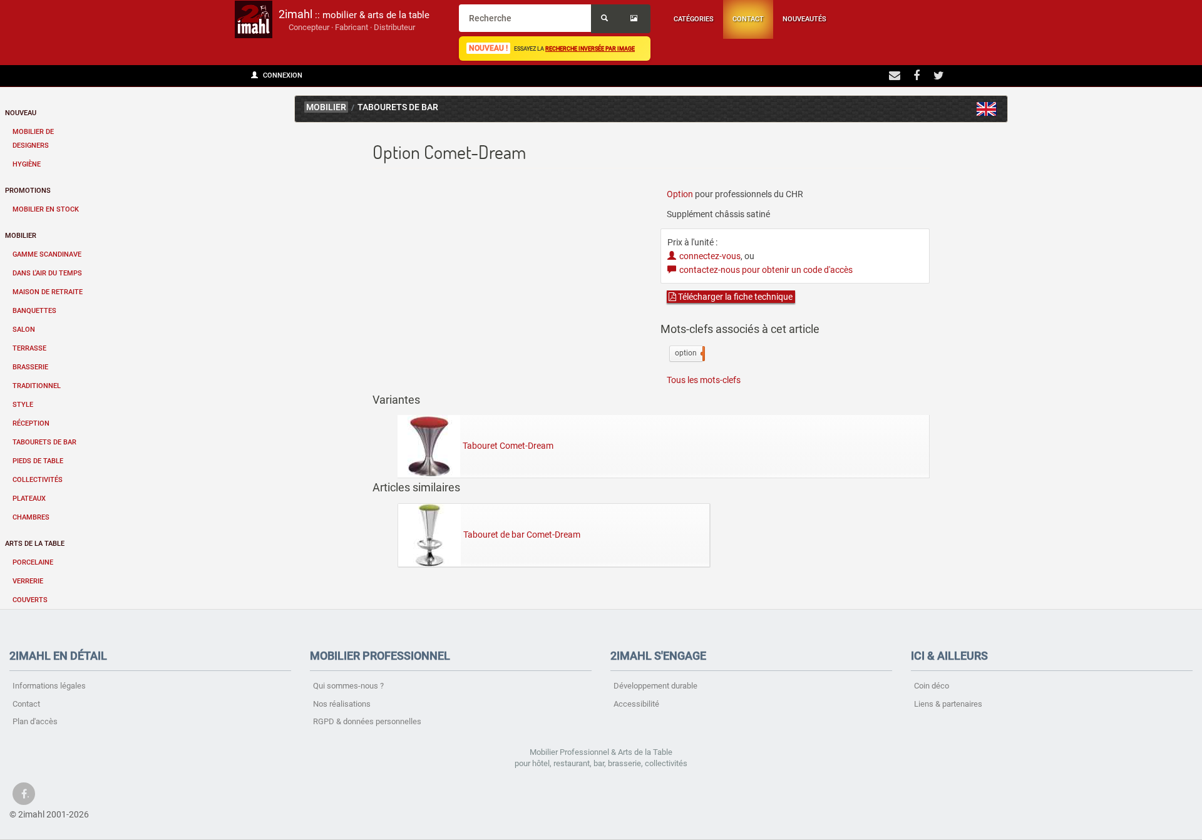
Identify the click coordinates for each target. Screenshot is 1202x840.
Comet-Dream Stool (987, 109)
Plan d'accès (35, 721)
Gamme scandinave (47, 254)
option (688, 353)
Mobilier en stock (46, 209)
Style (23, 405)
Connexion (281, 75)
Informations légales (49, 685)
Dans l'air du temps (47, 273)
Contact (748, 19)
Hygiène (27, 164)
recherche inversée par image (590, 48)
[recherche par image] (635, 18)
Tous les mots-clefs (704, 380)
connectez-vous (710, 256)
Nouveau (20, 113)
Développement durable (655, 685)
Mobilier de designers (33, 139)
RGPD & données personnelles (367, 721)
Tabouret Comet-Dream (508, 446)
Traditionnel (37, 386)
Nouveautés (804, 19)
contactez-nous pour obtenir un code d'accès (766, 270)
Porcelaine (33, 562)
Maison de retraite (48, 292)
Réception (31, 423)
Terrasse (29, 348)
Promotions (28, 191)
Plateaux (29, 498)
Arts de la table (34, 544)
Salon (24, 329)
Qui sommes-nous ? (348, 685)
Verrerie (28, 581)
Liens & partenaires (948, 704)
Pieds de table (38, 461)
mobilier (326, 107)
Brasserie (30, 367)
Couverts (30, 600)
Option (680, 194)
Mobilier (20, 236)
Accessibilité (636, 704)
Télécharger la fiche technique (734, 297)
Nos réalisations (342, 704)
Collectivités (38, 480)
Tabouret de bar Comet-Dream (521, 535)
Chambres (31, 517)
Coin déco (931, 685)
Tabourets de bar (44, 442)
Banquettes (34, 311)
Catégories (694, 19)
